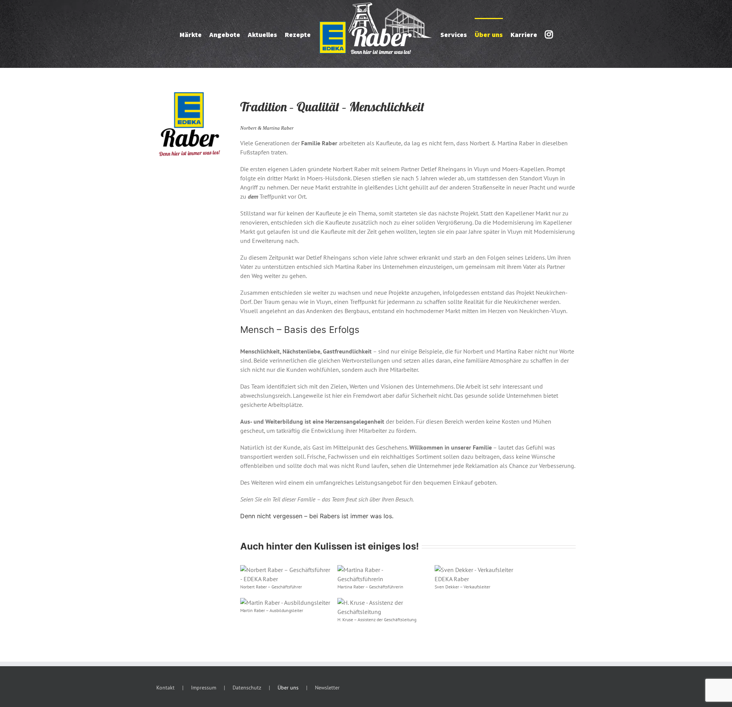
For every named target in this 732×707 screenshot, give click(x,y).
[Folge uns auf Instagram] (551, 34)
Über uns (288, 687)
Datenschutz (247, 687)
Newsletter (327, 687)
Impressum (203, 687)
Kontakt (165, 687)
